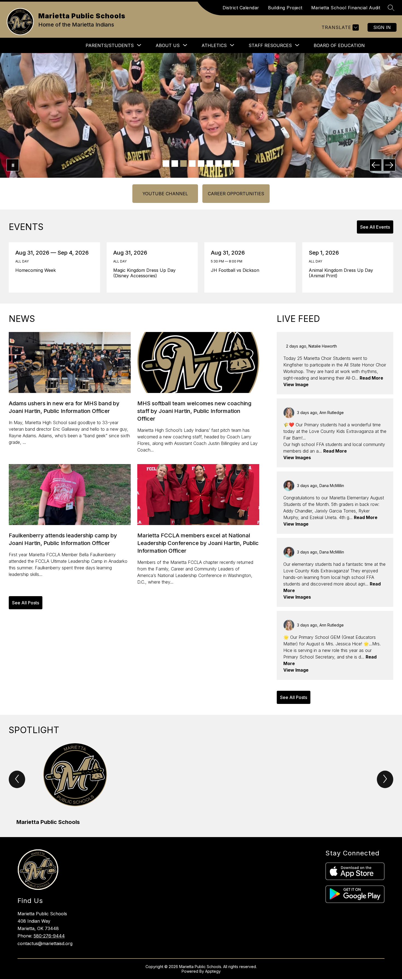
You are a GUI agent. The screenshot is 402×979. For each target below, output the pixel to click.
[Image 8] (227, 163)
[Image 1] (166, 163)
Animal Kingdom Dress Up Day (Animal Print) (341, 272)
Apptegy (213, 971)
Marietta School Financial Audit (345, 7)
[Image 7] (218, 163)
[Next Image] (389, 165)
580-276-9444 (49, 936)
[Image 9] (236, 163)
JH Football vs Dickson (236, 270)
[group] (75, 784)
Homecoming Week (37, 270)
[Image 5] (201, 163)
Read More (371, 378)
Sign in (382, 27)
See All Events (375, 227)
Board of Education (339, 45)
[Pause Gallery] (13, 165)
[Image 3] (183, 163)
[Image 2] (174, 163)
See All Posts (25, 602)
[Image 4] (192, 163)
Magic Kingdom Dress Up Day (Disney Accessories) (144, 272)
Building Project (285, 7)
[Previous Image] (375, 165)
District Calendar (241, 7)
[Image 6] (209, 163)
